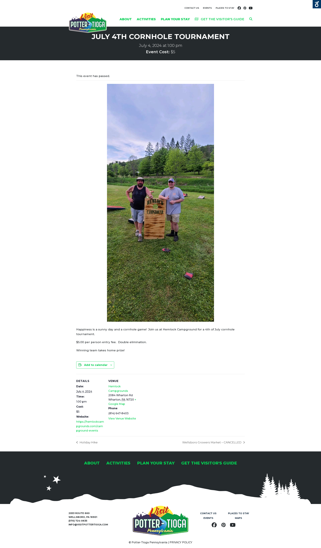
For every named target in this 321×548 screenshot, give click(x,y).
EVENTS (207, 8)
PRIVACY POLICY (181, 542)
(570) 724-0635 (78, 520)
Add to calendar (96, 365)
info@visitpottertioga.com (88, 524)
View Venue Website (122, 418)
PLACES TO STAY (225, 8)
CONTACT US (191, 8)
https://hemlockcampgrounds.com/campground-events (90, 426)
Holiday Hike (88, 442)
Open (317, 4)
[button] (251, 19)
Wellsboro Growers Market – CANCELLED (212, 442)
